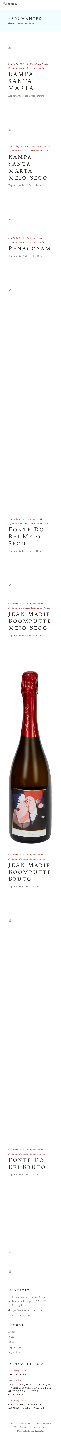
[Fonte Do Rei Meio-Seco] (30, 400)
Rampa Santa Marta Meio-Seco (28, 167)
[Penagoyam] (9, 224)
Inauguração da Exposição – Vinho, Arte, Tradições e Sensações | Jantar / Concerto (30, 1389)
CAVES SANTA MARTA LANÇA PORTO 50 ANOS (26, 1406)
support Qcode (36, 238)
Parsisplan (39, 1430)
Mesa (11, 1342)
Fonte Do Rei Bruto (27, 1164)
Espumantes (31, 68)
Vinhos (19, 23)
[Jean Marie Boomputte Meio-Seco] (9, 589)
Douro (11, 1332)
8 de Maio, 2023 (16, 238)
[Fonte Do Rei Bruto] (30, 1030)
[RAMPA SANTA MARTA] (9, 50)
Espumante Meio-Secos (19, 150)
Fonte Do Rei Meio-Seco (26, 536)
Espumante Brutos (16, 68)
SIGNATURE (17, 1374)
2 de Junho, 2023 (16, 64)
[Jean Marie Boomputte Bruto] (30, 757)
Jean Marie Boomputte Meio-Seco (30, 621)
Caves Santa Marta (39, 64)
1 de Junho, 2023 (16, 146)
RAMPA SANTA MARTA (21, 81)
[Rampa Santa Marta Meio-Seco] (9, 133)
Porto (11, 1337)
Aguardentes (15, 1353)
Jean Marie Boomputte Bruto (30, 872)
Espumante (14, 1347)
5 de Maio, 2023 (16, 519)
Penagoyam (29, 248)
